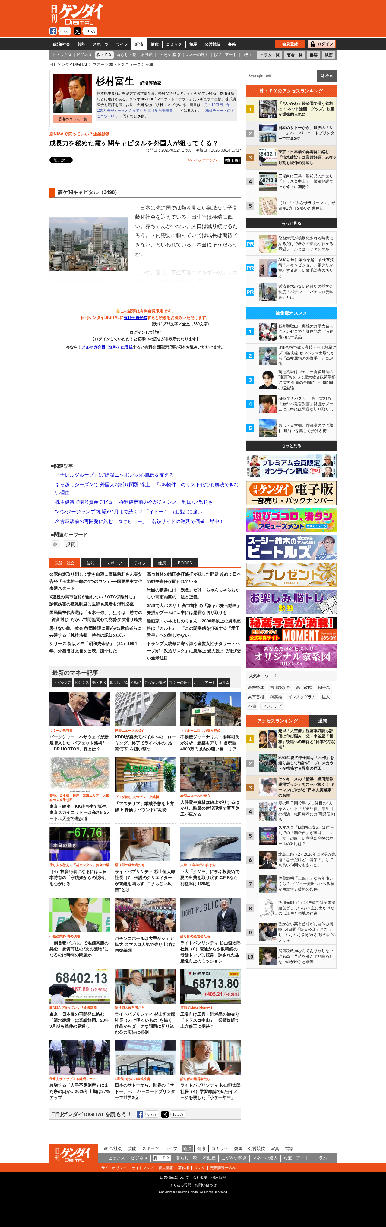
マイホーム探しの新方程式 (200, 730)
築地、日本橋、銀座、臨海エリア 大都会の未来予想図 (79, 797)
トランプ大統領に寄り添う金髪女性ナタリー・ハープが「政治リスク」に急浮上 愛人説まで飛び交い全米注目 (194, 650)
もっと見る (291, 223)
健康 (155, 44)
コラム (224, 682)
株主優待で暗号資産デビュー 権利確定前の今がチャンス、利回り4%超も (134, 502)
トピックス (62, 682)
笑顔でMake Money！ (196, 1007)
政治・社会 (64, 563)
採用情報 (218, 1177)
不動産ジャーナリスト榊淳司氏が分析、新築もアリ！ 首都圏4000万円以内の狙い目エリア (209, 743)
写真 (275, 1148)
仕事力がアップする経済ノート (72, 1079)
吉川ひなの (280, 687)
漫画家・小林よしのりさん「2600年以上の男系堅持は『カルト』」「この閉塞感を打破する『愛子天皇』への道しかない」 (194, 628)
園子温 (324, 687)
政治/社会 (61, 44)
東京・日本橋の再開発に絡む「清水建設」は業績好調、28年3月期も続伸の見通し (79, 1020)
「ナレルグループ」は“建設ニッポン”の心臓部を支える (114, 474)
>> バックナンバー (204, 160)
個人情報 (166, 1168)
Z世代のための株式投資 (132, 1079)
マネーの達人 (180, 682)
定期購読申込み (223, 1168)
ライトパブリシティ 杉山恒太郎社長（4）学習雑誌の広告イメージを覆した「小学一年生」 (210, 1091)
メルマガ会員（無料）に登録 (107, 347)
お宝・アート (205, 682)
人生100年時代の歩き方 (198, 865)
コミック (174, 44)
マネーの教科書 (61, 730)
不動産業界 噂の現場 (64, 936)
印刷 (236, 160)
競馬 (193, 44)
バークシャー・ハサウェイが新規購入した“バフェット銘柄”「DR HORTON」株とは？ (79, 743)
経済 (139, 44)
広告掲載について (174, 1177)
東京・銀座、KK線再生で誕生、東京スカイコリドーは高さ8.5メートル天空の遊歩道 (79, 812)
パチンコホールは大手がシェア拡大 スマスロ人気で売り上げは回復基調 (145, 944)
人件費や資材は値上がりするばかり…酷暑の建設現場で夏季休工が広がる (209, 808)
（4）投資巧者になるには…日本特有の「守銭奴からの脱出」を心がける (79, 877)
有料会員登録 (135, 317)
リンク (199, 1168)
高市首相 (256, 697)
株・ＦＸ (99, 682)
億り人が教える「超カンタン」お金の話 (79, 865)
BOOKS (185, 563)
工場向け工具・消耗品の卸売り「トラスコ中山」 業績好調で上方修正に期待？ (209, 1020)
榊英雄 (276, 697)
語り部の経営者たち (130, 865)
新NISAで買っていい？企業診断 (79, 133)
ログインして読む (145, 332)
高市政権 (304, 687)
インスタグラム (302, 697)
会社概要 (200, 1177)
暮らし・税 (118, 682)
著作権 (183, 1168)
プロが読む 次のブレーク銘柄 (137, 797)
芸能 (81, 44)
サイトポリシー (114, 1168)
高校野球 (256, 687)
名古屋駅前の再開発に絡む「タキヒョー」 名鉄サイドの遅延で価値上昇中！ (139, 521)
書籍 (232, 44)
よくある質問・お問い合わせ (193, 1185)
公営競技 (212, 44)
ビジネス (81, 682)
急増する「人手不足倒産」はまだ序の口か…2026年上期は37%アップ (79, 1091)
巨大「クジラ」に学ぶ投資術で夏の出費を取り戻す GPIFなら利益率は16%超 (209, 877)
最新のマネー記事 (75, 673)
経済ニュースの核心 (130, 730)
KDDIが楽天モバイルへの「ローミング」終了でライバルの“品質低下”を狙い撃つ (145, 743)
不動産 (136, 682)
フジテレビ (272, 706)
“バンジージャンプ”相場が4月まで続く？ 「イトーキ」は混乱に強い (128, 511)
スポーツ (101, 44)
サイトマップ (142, 1168)
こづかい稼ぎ (155, 682)
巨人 (326, 697)
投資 (70, 544)
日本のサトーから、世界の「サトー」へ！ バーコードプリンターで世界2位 (145, 1091)
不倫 (252, 706)
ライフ (122, 44)
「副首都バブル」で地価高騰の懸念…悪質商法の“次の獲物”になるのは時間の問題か (79, 949)
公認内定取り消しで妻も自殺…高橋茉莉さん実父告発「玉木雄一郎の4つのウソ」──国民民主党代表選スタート (95, 581)
